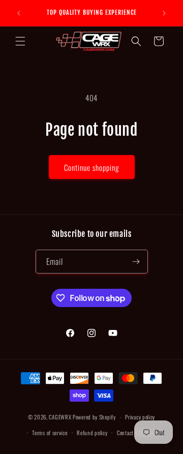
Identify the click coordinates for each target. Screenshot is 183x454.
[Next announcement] (164, 13)
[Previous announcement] (19, 13)
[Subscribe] (136, 262)
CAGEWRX (60, 417)
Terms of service (49, 433)
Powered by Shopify (94, 417)
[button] (20, 41)
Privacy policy (140, 417)
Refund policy (92, 433)
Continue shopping (91, 167)
